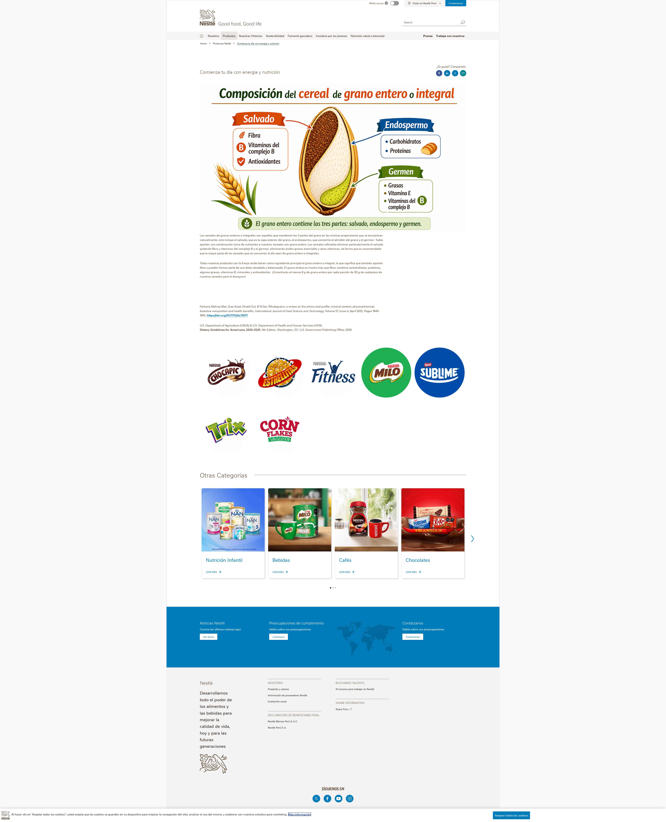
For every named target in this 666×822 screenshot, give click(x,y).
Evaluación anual (277, 701)
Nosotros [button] (213, 36)
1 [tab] (330, 588)
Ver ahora (208, 636)
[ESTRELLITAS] (280, 373)
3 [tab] (335, 588)
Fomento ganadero (300, 36)
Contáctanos (456, 3)
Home (201, 35)
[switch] (394, 3)
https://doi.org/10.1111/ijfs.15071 (227, 315)
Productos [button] (229, 36)
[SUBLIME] (439, 373)
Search (462, 22)
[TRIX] (226, 429)
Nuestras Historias (250, 36)
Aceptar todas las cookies (511, 815)
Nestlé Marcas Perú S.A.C (282, 721)
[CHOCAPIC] (226, 373)
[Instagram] (349, 798)
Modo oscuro (376, 3)
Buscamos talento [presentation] (350, 683)
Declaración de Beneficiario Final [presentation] (294, 715)
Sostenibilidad (275, 36)
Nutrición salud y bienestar (368, 36)
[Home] (231, 18)
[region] (333, 815)
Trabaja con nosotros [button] (450, 36)
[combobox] (430, 22)
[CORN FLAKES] (280, 429)
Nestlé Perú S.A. (277, 727)
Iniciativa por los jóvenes (331, 36)
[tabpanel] (233, 533)
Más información (299, 814)
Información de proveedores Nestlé (287, 695)
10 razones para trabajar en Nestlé (355, 689)
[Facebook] (327, 798)
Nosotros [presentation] (275, 683)
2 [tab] (333, 588)
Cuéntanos (278, 636)
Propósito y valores (278, 689)
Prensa (428, 36)
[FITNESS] (333, 373)
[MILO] (386, 373)
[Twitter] (316, 798)
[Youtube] (338, 798)
